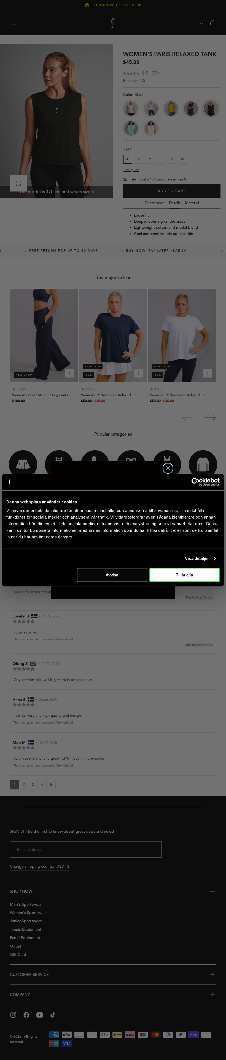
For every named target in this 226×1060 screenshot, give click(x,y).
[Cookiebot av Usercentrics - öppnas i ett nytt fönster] (195, 482)
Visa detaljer (197, 558)
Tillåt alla (184, 575)
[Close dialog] (168, 468)
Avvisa (112, 575)
